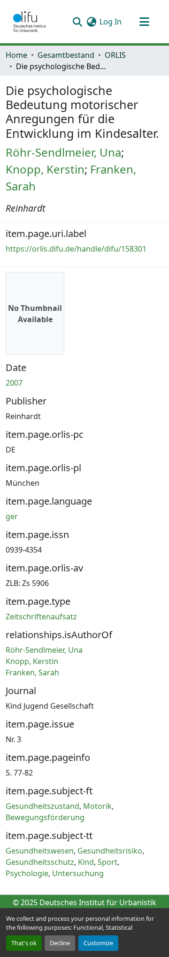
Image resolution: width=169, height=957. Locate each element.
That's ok (24, 943)
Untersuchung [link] (78, 873)
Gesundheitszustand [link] (42, 806)
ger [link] (12, 516)
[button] (29, 21)
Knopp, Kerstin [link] (45, 169)
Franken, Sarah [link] (32, 672)
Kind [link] (86, 862)
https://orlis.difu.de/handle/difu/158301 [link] (76, 249)
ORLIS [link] (115, 55)
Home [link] (16, 55)
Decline (60, 943)
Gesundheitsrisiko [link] (109, 851)
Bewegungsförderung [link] (45, 817)
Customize (98, 943)
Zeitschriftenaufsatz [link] (41, 616)
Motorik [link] (97, 806)
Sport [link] (107, 862)
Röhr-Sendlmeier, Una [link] (63, 152)
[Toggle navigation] (144, 22)
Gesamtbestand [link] (66, 55)
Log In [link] (111, 21)
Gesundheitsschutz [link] (40, 862)
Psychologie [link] (27, 873)
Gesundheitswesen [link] (40, 851)
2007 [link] (14, 383)
